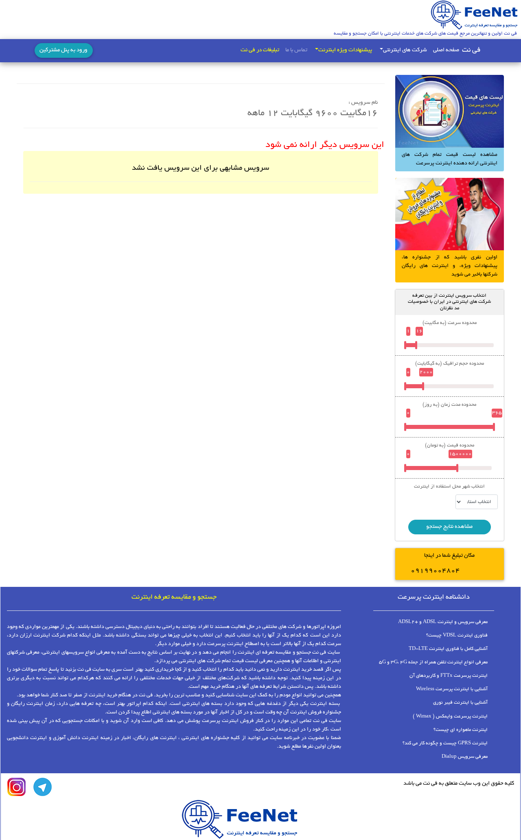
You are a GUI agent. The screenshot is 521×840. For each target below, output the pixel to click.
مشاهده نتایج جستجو (449, 527)
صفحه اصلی (446, 50)
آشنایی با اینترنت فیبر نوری (460, 702)
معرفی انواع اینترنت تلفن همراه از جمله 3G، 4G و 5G (433, 662)
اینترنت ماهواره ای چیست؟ (460, 730)
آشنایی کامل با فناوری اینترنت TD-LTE (448, 649)
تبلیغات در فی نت (260, 50)
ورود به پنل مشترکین (63, 50)
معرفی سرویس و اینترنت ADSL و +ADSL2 (443, 622)
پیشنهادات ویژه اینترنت (345, 50)
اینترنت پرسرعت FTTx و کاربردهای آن (448, 675)
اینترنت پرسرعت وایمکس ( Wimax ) (450, 716)
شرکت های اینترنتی (405, 50)
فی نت (471, 50)
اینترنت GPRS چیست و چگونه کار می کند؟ (445, 743)
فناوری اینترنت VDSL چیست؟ (457, 635)
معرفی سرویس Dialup (465, 756)
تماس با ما (296, 50)
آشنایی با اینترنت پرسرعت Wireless (452, 689)
